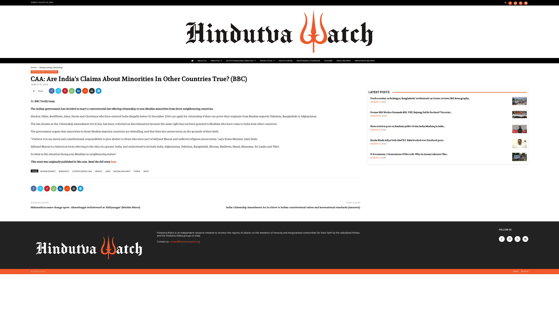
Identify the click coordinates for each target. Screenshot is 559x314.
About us (524, 271)
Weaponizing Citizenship (308, 60)
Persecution (266, 60)
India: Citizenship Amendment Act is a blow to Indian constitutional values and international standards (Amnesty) (293, 207)
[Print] (92, 91)
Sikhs (146, 171)
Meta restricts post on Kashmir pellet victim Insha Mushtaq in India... (407, 126)
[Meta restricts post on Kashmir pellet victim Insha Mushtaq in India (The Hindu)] (519, 129)
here (113, 161)
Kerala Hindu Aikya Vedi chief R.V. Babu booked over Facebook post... (407, 140)
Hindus (98, 171)
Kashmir (328, 60)
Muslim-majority (122, 171)
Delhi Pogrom (285, 60)
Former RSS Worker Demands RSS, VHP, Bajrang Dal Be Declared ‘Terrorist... (411, 112)
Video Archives (343, 60)
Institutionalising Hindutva (239, 60)
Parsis (137, 171)
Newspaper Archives (365, 60)
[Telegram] (98, 91)
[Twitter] (520, 3)
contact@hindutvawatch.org (185, 241)
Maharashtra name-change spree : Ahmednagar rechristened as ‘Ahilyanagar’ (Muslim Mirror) (85, 207)
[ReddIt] (85, 91)
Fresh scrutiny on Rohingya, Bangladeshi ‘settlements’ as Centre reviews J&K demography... (420, 98)
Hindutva (215, 60)
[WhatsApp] (72, 91)
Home (34, 67)
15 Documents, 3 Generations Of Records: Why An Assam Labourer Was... (409, 154)
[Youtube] (526, 3)
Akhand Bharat (48, 171)
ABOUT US (202, 60)
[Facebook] (510, 3)
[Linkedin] (78, 91)
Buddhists (64, 171)
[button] (505, 2)
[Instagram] (515, 3)
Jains (107, 171)
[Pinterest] (65, 91)
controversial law (82, 171)
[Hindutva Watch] (279, 32)
